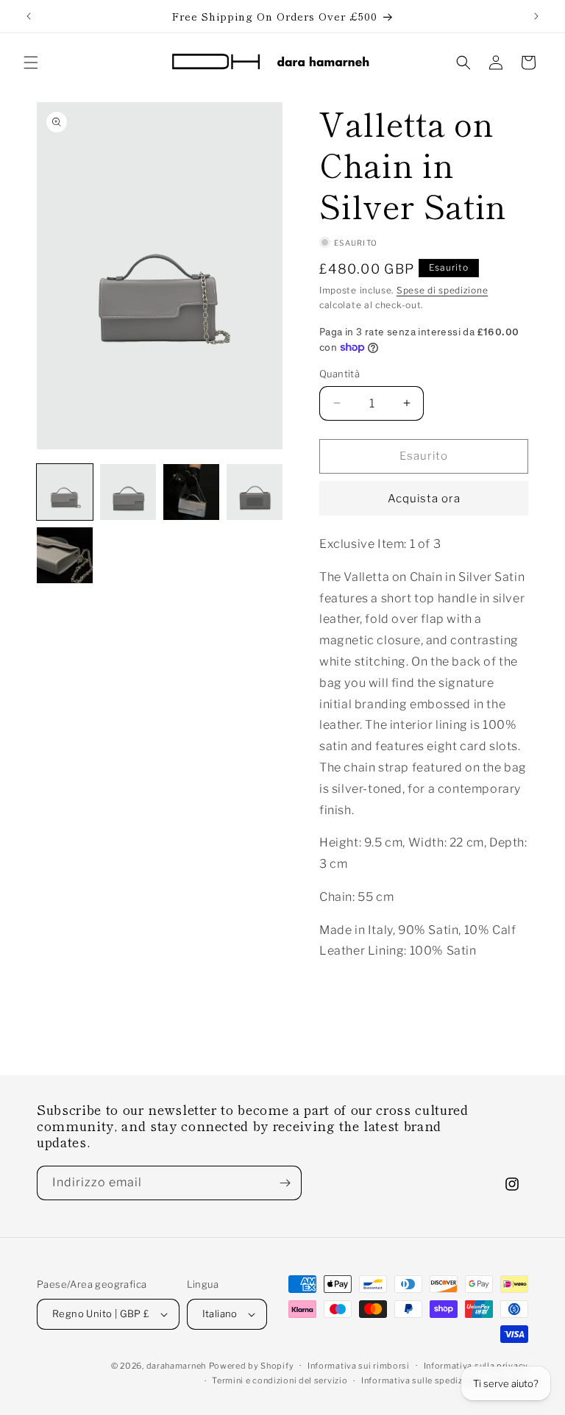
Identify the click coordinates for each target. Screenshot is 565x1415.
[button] (31, 62)
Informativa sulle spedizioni (420, 1380)
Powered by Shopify (251, 1366)
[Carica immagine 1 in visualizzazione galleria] (65, 492)
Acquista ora (424, 498)
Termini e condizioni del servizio (279, 1380)
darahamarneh (176, 1366)
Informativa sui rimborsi (359, 1366)
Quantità (339, 373)
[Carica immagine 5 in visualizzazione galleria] (65, 555)
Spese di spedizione (442, 290)
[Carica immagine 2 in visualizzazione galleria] (128, 492)
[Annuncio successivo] (536, 16)
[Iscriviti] (285, 1183)
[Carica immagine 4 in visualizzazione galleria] (254, 492)
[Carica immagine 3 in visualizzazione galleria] (191, 492)
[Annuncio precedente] (29, 16)
